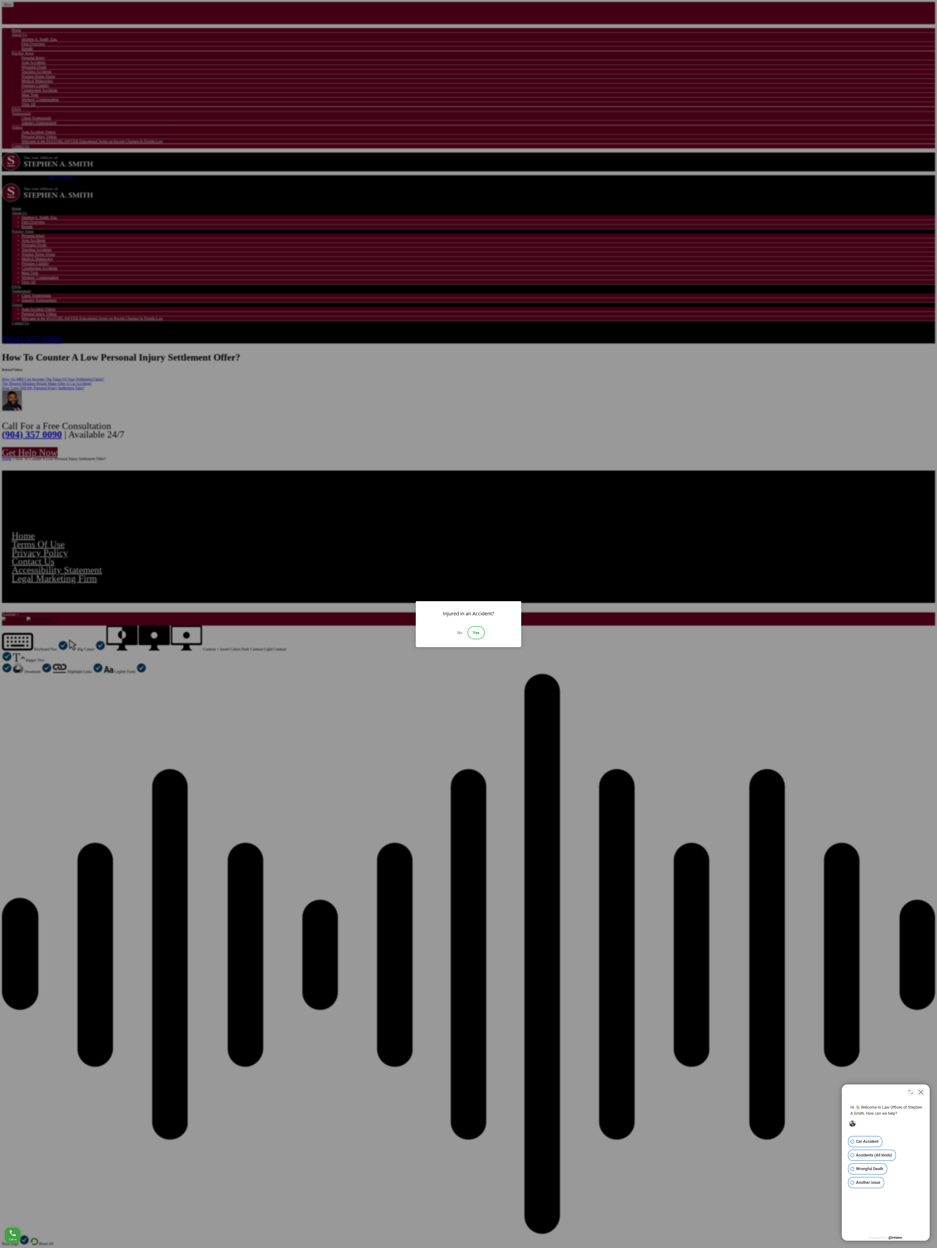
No (460, 632)
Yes (476, 632)
